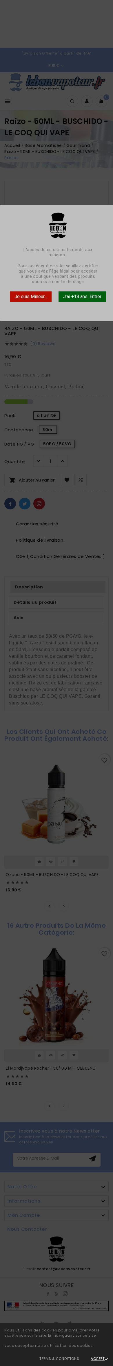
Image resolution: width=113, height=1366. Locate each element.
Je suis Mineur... (30, 296)
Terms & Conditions (59, 1358)
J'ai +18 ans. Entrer (82, 296)
